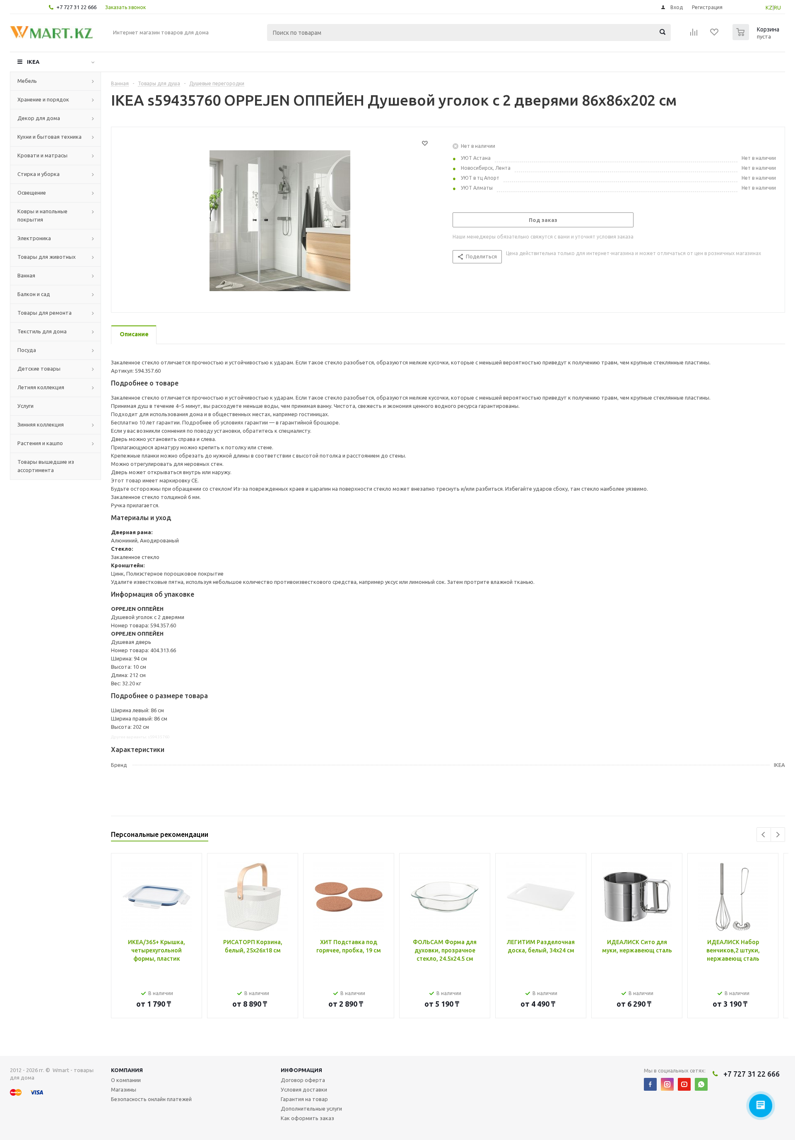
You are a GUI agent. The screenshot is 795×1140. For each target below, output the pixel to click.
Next (778, 834)
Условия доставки (304, 1089)
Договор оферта (303, 1080)
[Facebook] (650, 1084)
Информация (301, 1070)
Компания (127, 1070)
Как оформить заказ (307, 1118)
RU (777, 7)
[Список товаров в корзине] (756, 37)
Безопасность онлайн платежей (151, 1099)
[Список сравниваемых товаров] (694, 34)
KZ (769, 7)
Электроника (34, 238)
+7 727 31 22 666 (76, 7)
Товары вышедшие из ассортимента (45, 466)
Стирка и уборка (38, 174)
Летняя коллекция (40, 387)
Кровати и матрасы (42, 155)
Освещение (31, 192)
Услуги (25, 406)
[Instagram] (667, 1084)
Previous (764, 834)
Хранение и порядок (43, 99)
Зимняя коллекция (40, 424)
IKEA (33, 62)
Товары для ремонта (44, 313)
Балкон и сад (33, 294)
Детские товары (38, 368)
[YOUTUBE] (684, 1084)
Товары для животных (46, 257)
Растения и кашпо (40, 443)
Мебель (27, 81)
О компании (126, 1080)
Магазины (123, 1089)
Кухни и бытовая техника (49, 137)
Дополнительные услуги (311, 1108)
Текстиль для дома (42, 331)
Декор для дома (38, 118)
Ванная (26, 275)
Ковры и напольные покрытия (42, 215)
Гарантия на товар (304, 1099)
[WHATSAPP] (701, 1084)
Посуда (26, 350)
